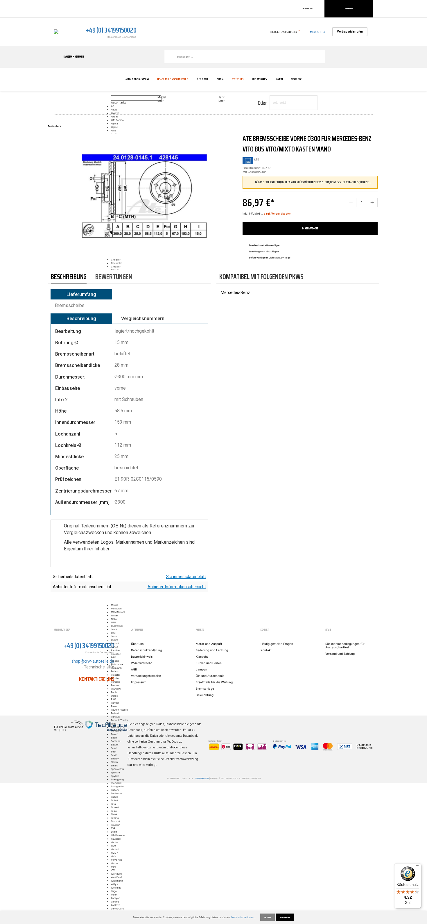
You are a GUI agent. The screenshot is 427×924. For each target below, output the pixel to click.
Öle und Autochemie (210, 675)
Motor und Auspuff (209, 643)
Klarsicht (202, 656)
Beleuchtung (205, 695)
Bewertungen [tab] (113, 276)
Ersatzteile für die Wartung (214, 682)
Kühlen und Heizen (209, 663)
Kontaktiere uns (96, 679)
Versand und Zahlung (340, 653)
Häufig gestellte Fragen (277, 643)
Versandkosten (202, 778)
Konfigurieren (285, 917)
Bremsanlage (205, 688)
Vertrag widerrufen (350, 31)
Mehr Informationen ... (243, 917)
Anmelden (349, 8)
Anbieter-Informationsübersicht (177, 586)
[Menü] (417, 866)
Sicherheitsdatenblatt (186, 576)
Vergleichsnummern (142, 318)
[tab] (69, 277)
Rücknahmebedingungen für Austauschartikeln (345, 645)
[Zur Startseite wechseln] (56, 31)
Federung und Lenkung (212, 650)
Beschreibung (81, 318)
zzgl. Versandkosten (277, 213)
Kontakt (266, 650)
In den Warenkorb (310, 228)
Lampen (201, 669)
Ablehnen (267, 917)
